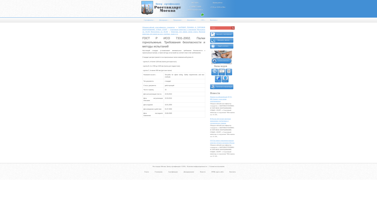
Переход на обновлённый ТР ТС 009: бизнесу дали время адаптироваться (221, 99)
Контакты (214, 20)
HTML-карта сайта (217, 172)
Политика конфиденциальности (197, 166)
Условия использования (216, 166)
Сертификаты (149, 20)
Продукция (177, 20)
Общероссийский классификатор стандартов (158, 27)
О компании (158, 172)
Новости (202, 172)
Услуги (146, 172)
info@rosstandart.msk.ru (195, 10)
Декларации (163, 20)
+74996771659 (195, 6)
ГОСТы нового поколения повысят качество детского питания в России (222, 141)
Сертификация (173, 172)
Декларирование (189, 172)
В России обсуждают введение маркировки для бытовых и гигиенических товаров (220, 121)
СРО (203, 20)
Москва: (195, 3)
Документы (191, 20)
